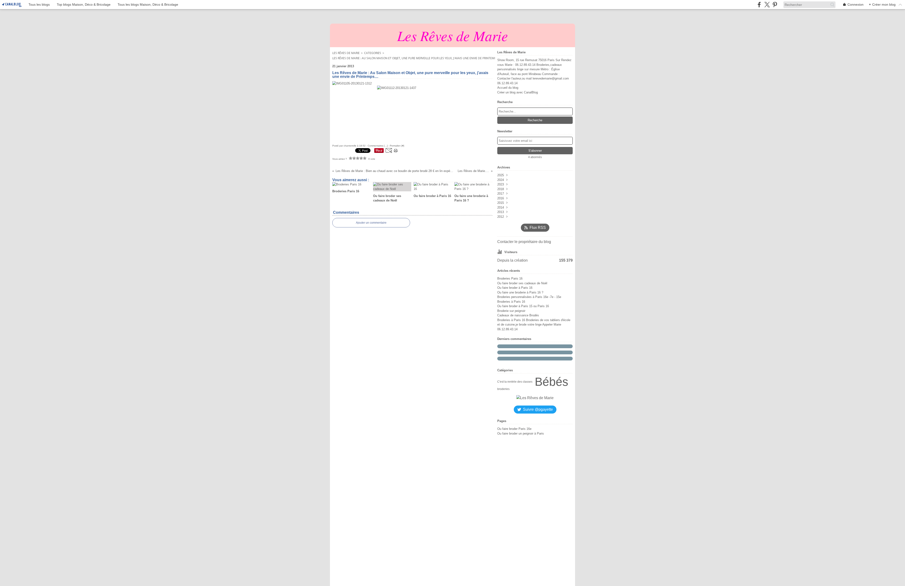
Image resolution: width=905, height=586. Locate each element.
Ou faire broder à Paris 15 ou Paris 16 (523, 306)
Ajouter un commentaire (371, 222)
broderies (503, 389)
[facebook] (759, 4)
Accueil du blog (507, 87)
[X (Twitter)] (767, 4)
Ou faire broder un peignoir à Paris (520, 433)
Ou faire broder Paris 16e (514, 429)
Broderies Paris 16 (509, 278)
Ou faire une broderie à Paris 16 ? (520, 292)
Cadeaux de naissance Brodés (518, 315)
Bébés (551, 382)
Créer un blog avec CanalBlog (517, 92)
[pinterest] (775, 4)
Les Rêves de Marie (346, 53)
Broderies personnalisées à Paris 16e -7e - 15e (529, 297)
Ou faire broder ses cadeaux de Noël (522, 283)
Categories (372, 53)
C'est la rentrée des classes (514, 381)
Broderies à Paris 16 (511, 301)
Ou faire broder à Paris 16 (514, 287)
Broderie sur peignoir (511, 311)
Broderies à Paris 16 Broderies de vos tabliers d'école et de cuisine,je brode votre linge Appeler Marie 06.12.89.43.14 (533, 324)
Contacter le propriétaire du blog (524, 242)
